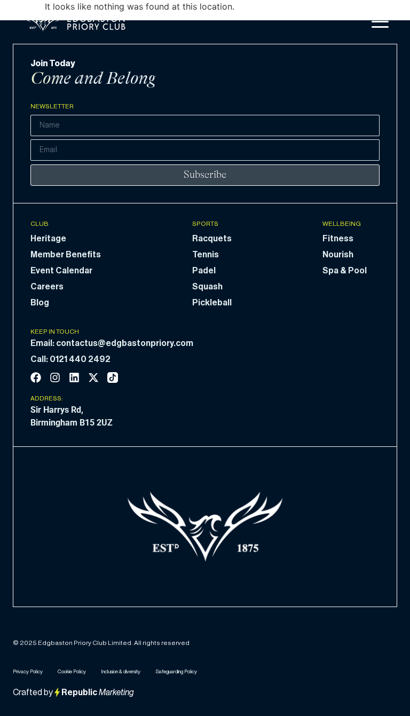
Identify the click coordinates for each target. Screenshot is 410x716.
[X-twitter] (93, 377)
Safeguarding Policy (176, 671)
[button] (380, 21)
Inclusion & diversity (120, 671)
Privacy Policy (28, 671)
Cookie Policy (72, 671)
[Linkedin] (74, 377)
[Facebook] (35, 377)
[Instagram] (55, 377)
